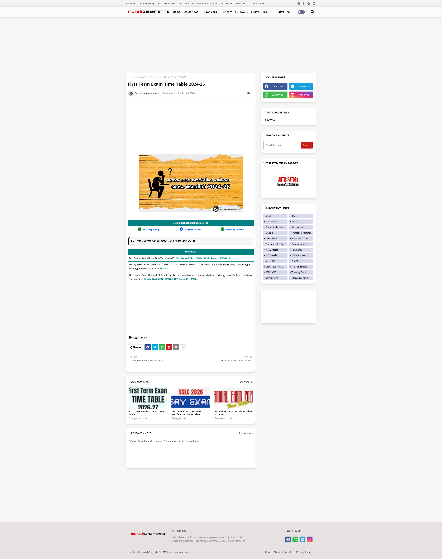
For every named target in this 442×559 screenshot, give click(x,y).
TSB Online (271, 221)
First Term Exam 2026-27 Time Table (146, 413)
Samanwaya (272, 277)
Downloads (210, 11)
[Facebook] (148, 347)
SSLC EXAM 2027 (167, 3)
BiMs (293, 215)
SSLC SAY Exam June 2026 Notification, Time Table (186, 413)
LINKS (226, 11)
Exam (139, 77)
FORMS (255, 11)
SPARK (269, 215)
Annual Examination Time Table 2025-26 (233, 413)
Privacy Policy (147, 3)
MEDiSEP (270, 260)
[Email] (176, 347)
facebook (278, 86)
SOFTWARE (241, 11)
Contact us (288, 552)
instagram (304, 95)
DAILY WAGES (258, 3)
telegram (304, 86)
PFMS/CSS (271, 272)
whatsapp (278, 95)
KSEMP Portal (273, 238)
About (277, 552)
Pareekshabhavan (275, 227)
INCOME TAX (282, 11)
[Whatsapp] (162, 347)
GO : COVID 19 (186, 3)
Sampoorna (297, 227)
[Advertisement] (221, 44)
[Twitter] (155, 347)
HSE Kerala (296, 249)
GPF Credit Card (299, 238)
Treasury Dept (298, 272)
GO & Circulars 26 (300, 277)
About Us (131, 3)
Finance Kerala (298, 244)
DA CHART (227, 3)
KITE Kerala (271, 255)
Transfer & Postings (301, 232)
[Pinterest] (169, 347)
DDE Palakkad (298, 255)
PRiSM (294, 260)
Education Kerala (274, 244)
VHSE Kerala (272, 249)
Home (176, 11)
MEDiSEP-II (242, 3)
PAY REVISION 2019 (207, 3)
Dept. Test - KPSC (274, 266)
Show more (246, 381)
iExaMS (295, 221)
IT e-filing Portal (299, 266)
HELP (266, 11)
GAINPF (269, 232)
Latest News (191, 11)
